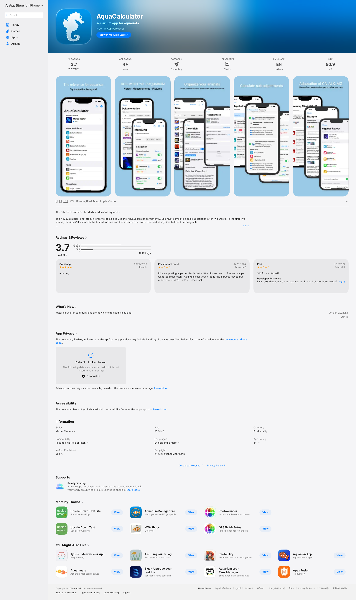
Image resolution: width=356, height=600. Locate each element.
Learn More (161, 388)
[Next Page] (352, 136)
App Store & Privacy (90, 593)
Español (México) (223, 588)
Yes (58, 453)
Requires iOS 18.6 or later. (71, 442)
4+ (255, 442)
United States (204, 588)
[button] (24, 25)
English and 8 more (165, 442)
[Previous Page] (52, 136)
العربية (238, 588)
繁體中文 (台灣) (340, 588)
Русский (249, 588)
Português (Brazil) (306, 588)
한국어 (291, 588)
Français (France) (277, 588)
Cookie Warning (111, 593)
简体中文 (261, 588)
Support (127, 593)
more (246, 225)
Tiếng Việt (324, 588)
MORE (342, 281)
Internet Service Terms (66, 593)
